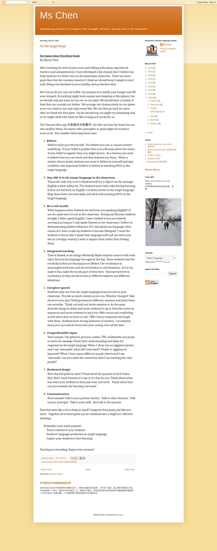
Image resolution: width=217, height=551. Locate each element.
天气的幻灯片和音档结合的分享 (55, 483)
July (152, 108)
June (152, 116)
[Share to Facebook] (81, 458)
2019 (150, 79)
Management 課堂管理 (157, 162)
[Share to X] (78, 458)
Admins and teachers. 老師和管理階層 (62, 462)
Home (88, 469)
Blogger (120, 515)
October (153, 101)
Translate (166, 262)
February (154, 124)
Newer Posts (46, 469)
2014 (150, 94)
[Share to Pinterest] (84, 458)
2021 (150, 71)
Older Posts (130, 469)
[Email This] (72, 458)
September (155, 105)
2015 (150, 90)
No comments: (61, 458)
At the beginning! (53, 46)
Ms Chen (59, 15)
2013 (150, 98)
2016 (150, 86)
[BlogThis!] (75, 458)
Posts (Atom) (57, 474)
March (153, 120)
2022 (150, 68)
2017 (150, 83)
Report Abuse (152, 169)
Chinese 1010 (153, 158)
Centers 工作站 (153, 155)
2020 (150, 75)
